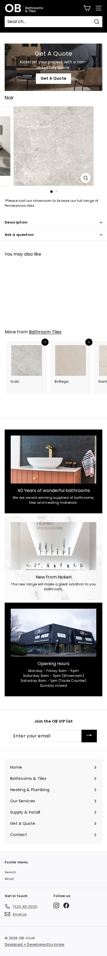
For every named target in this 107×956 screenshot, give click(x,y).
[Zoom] (85, 178)
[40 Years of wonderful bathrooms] (53, 460)
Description (16, 222)
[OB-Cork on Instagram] (56, 905)
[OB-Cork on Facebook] (66, 905)
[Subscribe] (89, 736)
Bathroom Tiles (45, 332)
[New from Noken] (53, 546)
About (9, 879)
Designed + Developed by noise (34, 944)
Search (10, 872)
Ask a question (19, 234)
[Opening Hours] (53, 633)
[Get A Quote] (53, 67)
